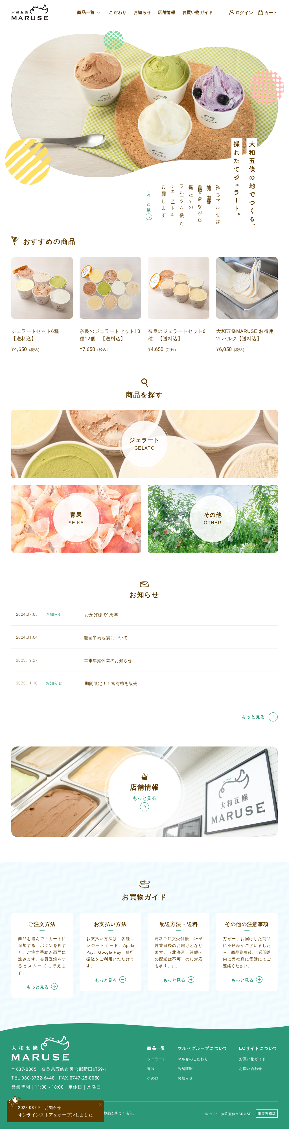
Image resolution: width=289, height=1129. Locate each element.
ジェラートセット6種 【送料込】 (37, 335)
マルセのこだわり (193, 1059)
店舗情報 (185, 1068)
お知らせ (185, 1078)
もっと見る (148, 199)
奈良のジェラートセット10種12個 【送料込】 (110, 335)
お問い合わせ (250, 1068)
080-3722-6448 (37, 1078)
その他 (153, 1078)
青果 (151, 1068)
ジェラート (156, 1059)
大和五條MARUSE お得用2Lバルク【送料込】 (245, 335)
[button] (89, 12)
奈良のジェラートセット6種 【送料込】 (177, 335)
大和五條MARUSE (236, 1114)
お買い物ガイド (252, 1059)
